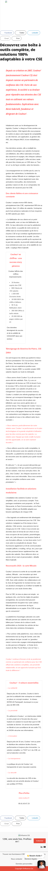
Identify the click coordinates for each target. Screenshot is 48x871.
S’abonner (39, 841)
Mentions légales (31, 859)
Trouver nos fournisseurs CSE (14, 854)
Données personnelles (24, 864)
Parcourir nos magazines (36, 854)
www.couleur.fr (24, 798)
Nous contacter (16, 859)
